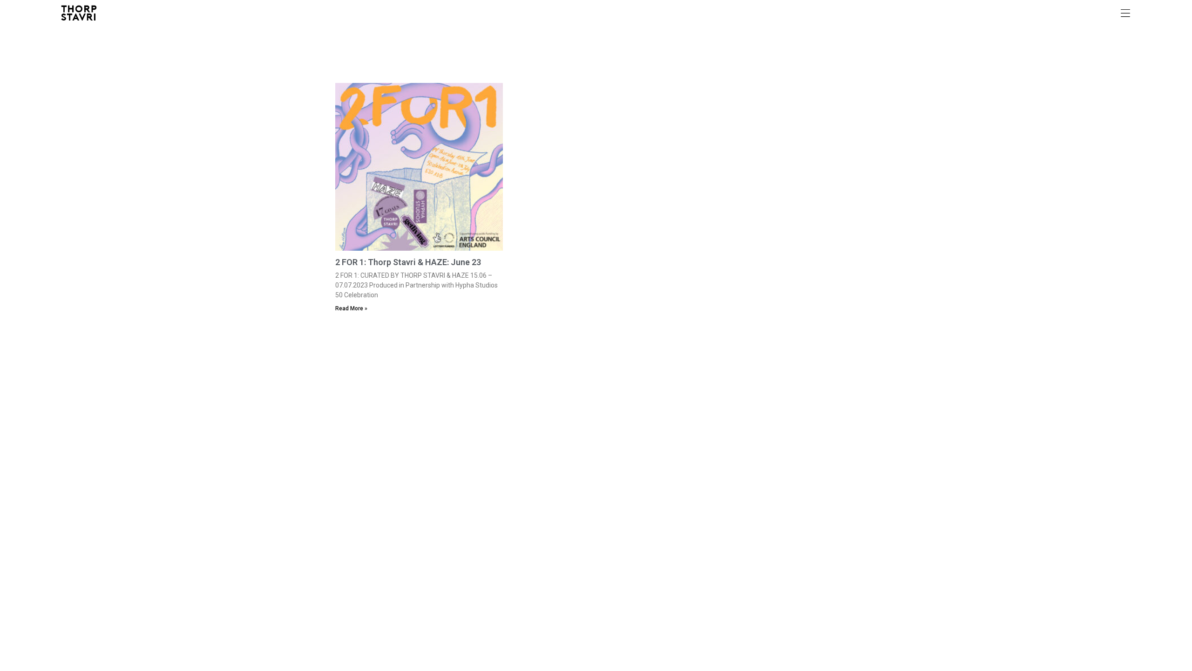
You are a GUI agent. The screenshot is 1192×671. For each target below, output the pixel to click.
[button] (1125, 13)
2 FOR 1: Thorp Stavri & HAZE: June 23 (408, 262)
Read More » (351, 308)
